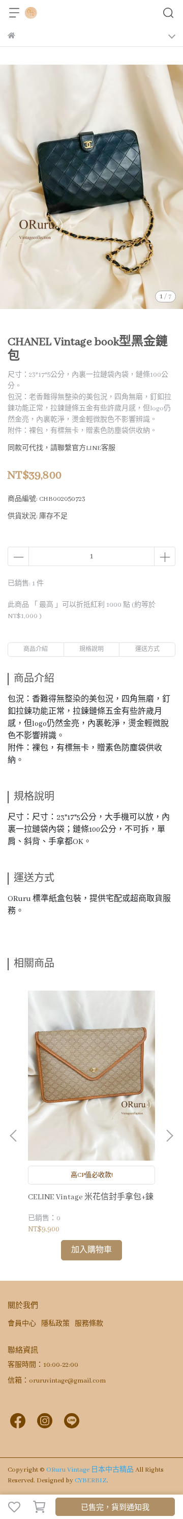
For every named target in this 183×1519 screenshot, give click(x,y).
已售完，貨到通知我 (115, 1507)
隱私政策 (55, 1323)
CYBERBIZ (91, 1480)
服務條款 (89, 1323)
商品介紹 (35, 649)
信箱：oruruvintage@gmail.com (57, 1380)
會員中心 (22, 1323)
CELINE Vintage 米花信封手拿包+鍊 (91, 1197)
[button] (169, 1136)
